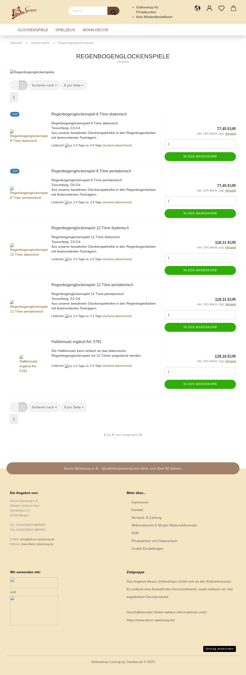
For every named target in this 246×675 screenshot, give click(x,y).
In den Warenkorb (200, 156)
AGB (134, 533)
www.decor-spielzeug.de (37, 544)
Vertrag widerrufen (219, 649)
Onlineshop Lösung (106, 662)
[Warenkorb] (234, 8)
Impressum (139, 502)
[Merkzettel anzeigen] (221, 8)
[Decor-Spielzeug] (25, 12)
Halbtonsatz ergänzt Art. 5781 (76, 342)
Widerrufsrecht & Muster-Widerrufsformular (164, 525)
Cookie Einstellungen (147, 548)
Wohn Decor (95, 30)
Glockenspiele (33, 30)
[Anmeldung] (209, 8)
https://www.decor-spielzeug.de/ (151, 620)
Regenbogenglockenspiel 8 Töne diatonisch (89, 114)
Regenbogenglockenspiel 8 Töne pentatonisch (91, 171)
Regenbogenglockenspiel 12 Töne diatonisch (90, 228)
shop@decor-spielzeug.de (37, 539)
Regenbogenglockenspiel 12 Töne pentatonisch (92, 285)
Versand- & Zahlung (146, 517)
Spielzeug (65, 30)
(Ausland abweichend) (117, 145)
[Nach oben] (233, 668)
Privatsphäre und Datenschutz (154, 541)
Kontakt (137, 510)
